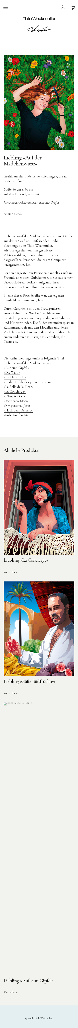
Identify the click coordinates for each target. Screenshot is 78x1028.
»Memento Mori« (16, 401)
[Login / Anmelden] (63, 7)
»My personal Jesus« (18, 405)
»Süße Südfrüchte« (17, 415)
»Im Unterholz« (15, 377)
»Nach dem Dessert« (18, 410)
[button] (68, 61)
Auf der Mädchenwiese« (35, 363)
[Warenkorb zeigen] (73, 7)
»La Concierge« (15, 391)
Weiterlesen (11, 572)
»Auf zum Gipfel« (16, 368)
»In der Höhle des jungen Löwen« (28, 382)
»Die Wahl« (12, 372)
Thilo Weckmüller (39, 18)
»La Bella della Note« (19, 387)
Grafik (19, 213)
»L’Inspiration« (14, 396)
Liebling (10, 363)
